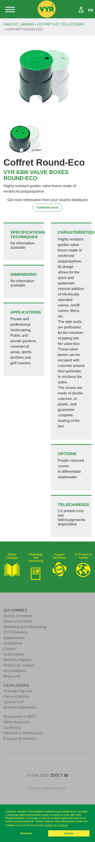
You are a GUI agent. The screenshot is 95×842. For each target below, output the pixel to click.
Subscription (13, 654)
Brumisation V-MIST (19, 717)
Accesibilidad (14, 671)
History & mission (17, 616)
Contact (9, 649)
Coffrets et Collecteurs (60, 24)
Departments (13, 638)
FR (90, 10)
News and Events (17, 621)
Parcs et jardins (18, 24)
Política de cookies (18, 665)
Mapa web (12, 676)
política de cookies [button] (56, 825)
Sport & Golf (13, 702)
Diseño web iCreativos (47, 788)
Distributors (12, 643)
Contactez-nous (47, 207)
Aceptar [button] (69, 833)
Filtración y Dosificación (23, 733)
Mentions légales (17, 660)
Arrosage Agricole (18, 691)
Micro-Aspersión (16, 722)
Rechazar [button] (26, 833)
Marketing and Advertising (24, 627)
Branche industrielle (19, 707)
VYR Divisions (15, 632)
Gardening (12, 728)
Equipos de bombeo (19, 739)
